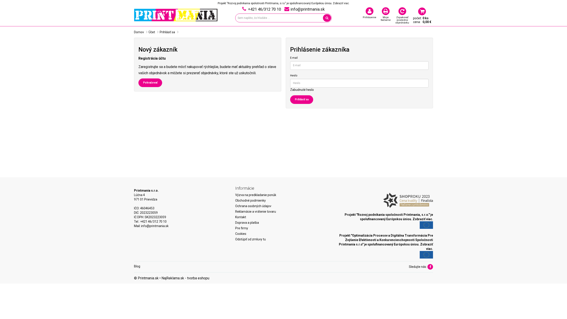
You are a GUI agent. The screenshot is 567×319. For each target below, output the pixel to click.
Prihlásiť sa (167, 32)
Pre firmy (241, 228)
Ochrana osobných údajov (253, 206)
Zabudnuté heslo (302, 89)
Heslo (293, 75)
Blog (137, 266)
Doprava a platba (247, 222)
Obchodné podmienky (250, 200)
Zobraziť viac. (341, 3)
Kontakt (240, 217)
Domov (139, 32)
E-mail (294, 57)
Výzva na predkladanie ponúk (255, 195)
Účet (152, 32)
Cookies (240, 233)
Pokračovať (150, 82)
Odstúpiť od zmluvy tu (250, 239)
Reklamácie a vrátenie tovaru (255, 211)
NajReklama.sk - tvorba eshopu (185, 278)
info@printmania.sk (155, 226)
